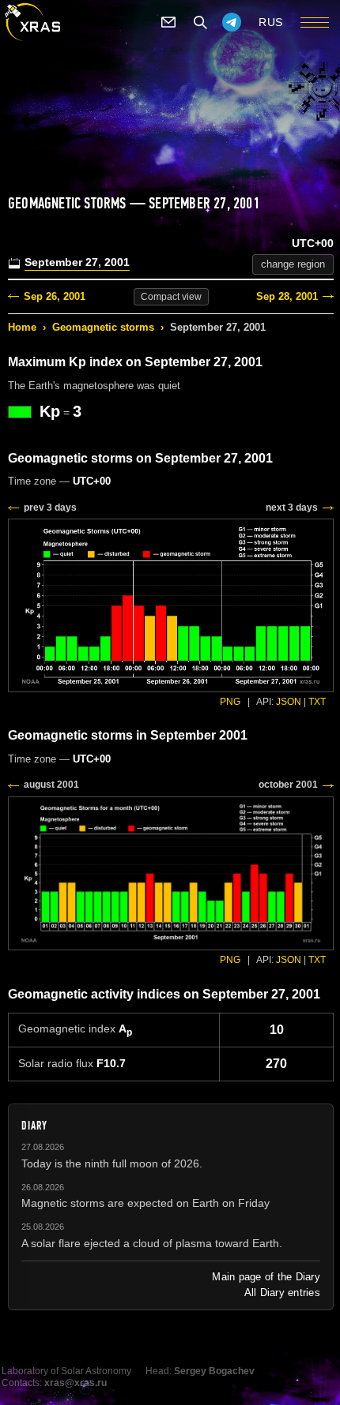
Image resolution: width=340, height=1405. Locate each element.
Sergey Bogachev (214, 1371)
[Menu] (314, 22)
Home (22, 327)
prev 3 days (50, 507)
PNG (230, 701)
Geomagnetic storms (103, 327)
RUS (271, 22)
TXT (317, 701)
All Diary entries (282, 1292)
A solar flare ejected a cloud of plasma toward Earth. (151, 1243)
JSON (288, 701)
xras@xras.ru (75, 1382)
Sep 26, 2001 (54, 296)
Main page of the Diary (266, 1277)
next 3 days (292, 507)
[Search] (200, 22)
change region (293, 264)
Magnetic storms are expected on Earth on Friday (145, 1203)
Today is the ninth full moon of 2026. (111, 1163)
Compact (171, 296)
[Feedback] (168, 22)
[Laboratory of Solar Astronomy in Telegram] (231, 22)
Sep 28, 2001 (287, 296)
